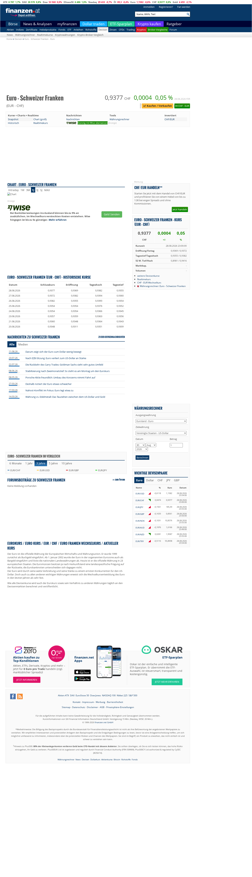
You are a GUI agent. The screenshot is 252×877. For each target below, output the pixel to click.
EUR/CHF (15, 470)
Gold (175, 2)
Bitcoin (117, 759)
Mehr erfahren (58, 220)
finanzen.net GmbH (104, 722)
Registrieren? (166, 7)
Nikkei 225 (122, 695)
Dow (45, 2)
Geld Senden (112, 214)
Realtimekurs (40, 123)
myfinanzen (67, 24)
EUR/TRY (140, 541)
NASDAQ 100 (109, 695)
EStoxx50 (69, 2)
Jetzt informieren (26, 680)
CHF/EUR (170, 119)
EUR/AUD (140, 527)
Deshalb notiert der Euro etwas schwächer (48, 384)
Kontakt (76, 702)
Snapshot (13, 119)
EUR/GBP (74, 470)
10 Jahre (66, 463)
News (10, 35)
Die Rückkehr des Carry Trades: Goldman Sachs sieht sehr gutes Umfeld (64, 364)
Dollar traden (93, 24)
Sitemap (66, 707)
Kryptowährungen (65, 35)
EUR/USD (45, 470)
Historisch (13, 123)
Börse (13, 24)
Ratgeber (174, 24)
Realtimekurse (45, 35)
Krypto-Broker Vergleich (90, 35)
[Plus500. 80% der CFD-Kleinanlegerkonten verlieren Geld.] (157, 106)
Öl (115, 2)
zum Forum (120, 479)
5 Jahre (53, 463)
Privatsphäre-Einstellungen (120, 707)
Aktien (10, 29)
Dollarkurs (95, 759)
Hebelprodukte (47, 29)
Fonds (61, 29)
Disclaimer (92, 707)
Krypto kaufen (149, 24)
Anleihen (78, 29)
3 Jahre (40, 463)
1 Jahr (29, 463)
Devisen (103, 29)
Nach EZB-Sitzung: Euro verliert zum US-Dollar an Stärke (55, 358)
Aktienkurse (107, 759)
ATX (5, 2)
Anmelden (149, 7)
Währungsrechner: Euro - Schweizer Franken (163, 286)
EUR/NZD (140, 534)
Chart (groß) (40, 119)
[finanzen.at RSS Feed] (20, 696)
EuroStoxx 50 (82, 695)
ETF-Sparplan (121, 24)
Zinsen (113, 29)
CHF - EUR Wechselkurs (149, 282)
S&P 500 (133, 695)
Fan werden (183, 7)
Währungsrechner (25, 35)
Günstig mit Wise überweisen (93, 123)
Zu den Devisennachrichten (111, 337)
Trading (131, 29)
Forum (173, 29)
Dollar (150, 480)
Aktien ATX (63, 695)
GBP (176, 480)
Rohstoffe (90, 29)
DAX (24, 2)
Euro (132, 2)
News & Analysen (37, 24)
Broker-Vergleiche (157, 29)
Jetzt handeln (180, 209)
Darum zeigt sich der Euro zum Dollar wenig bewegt (53, 352)
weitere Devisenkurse (148, 275)
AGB (102, 707)
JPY (168, 480)
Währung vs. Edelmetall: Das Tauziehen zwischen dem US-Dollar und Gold (65, 397)
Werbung (100, 702)
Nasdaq (92, 2)
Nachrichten (73, 119)
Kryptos (141, 29)
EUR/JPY (102, 470)
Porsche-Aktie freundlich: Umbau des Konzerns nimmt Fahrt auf (60, 377)
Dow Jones (95, 695)
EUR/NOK (140, 521)
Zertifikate (31, 29)
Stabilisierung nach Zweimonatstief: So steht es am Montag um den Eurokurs (67, 371)
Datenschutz (78, 707)
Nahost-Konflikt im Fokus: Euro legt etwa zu (49, 390)
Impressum (88, 702)
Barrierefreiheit (115, 702)
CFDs (121, 29)
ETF (69, 29)
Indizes (20, 29)
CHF (154, 2)
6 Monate (15, 463)
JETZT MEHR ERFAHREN (167, 682)
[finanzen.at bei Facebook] (13, 696)
